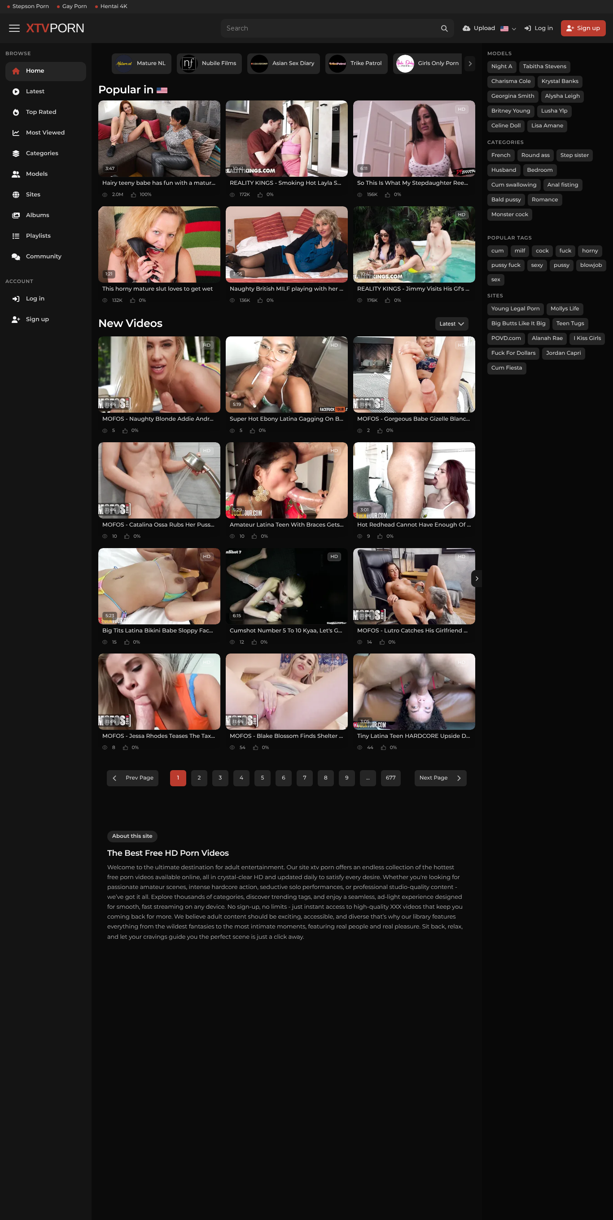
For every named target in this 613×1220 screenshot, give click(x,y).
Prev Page (139, 778)
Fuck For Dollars (513, 353)
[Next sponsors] (469, 63)
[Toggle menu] (14, 28)
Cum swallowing (514, 185)
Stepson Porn (31, 6)
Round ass (535, 155)
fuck (566, 251)
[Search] (444, 28)
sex (495, 279)
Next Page (434, 778)
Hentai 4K (114, 6)
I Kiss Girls (587, 338)
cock (542, 251)
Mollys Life (565, 308)
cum (497, 251)
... (368, 778)
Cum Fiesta (506, 368)
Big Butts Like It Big (518, 323)
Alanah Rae (547, 338)
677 (391, 778)
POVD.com (506, 338)
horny (590, 251)
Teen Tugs (570, 323)
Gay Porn (74, 6)
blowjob (591, 265)
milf (520, 251)
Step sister (574, 155)
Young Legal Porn (515, 308)
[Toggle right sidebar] (476, 578)
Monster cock (509, 214)
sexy (537, 265)
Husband (504, 170)
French (501, 155)
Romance (545, 199)
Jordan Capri (563, 353)
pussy (561, 265)
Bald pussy (506, 199)
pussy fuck (506, 265)
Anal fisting (562, 185)
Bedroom (540, 170)
